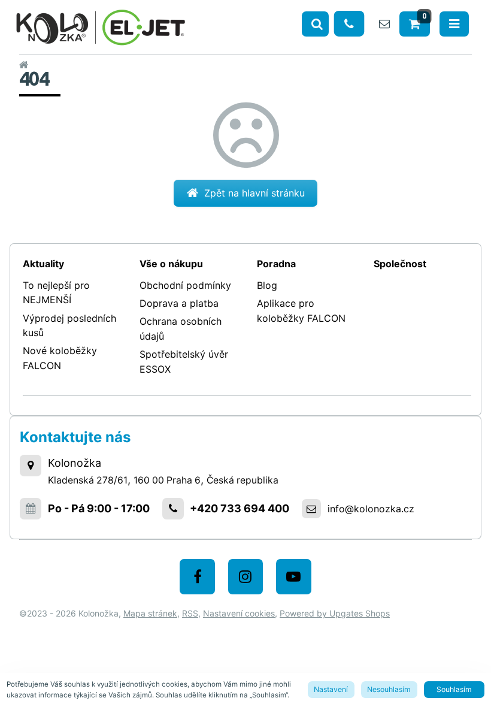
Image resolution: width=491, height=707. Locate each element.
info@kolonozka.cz (371, 509)
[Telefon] (349, 24)
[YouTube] (293, 576)
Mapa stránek (150, 613)
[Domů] (100, 25)
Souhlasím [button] (454, 689)
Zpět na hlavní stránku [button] (254, 193)
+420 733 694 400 (239, 508)
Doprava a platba (179, 303)
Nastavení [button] (331, 689)
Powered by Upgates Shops (335, 613)
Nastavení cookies (239, 613)
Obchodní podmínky (185, 285)
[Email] (384, 23)
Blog (267, 285)
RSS (190, 613)
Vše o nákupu (171, 264)
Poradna (276, 264)
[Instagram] (245, 576)
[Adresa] (30, 465)
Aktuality (43, 264)
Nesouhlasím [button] (389, 689)
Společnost (400, 264)
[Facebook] (197, 576)
